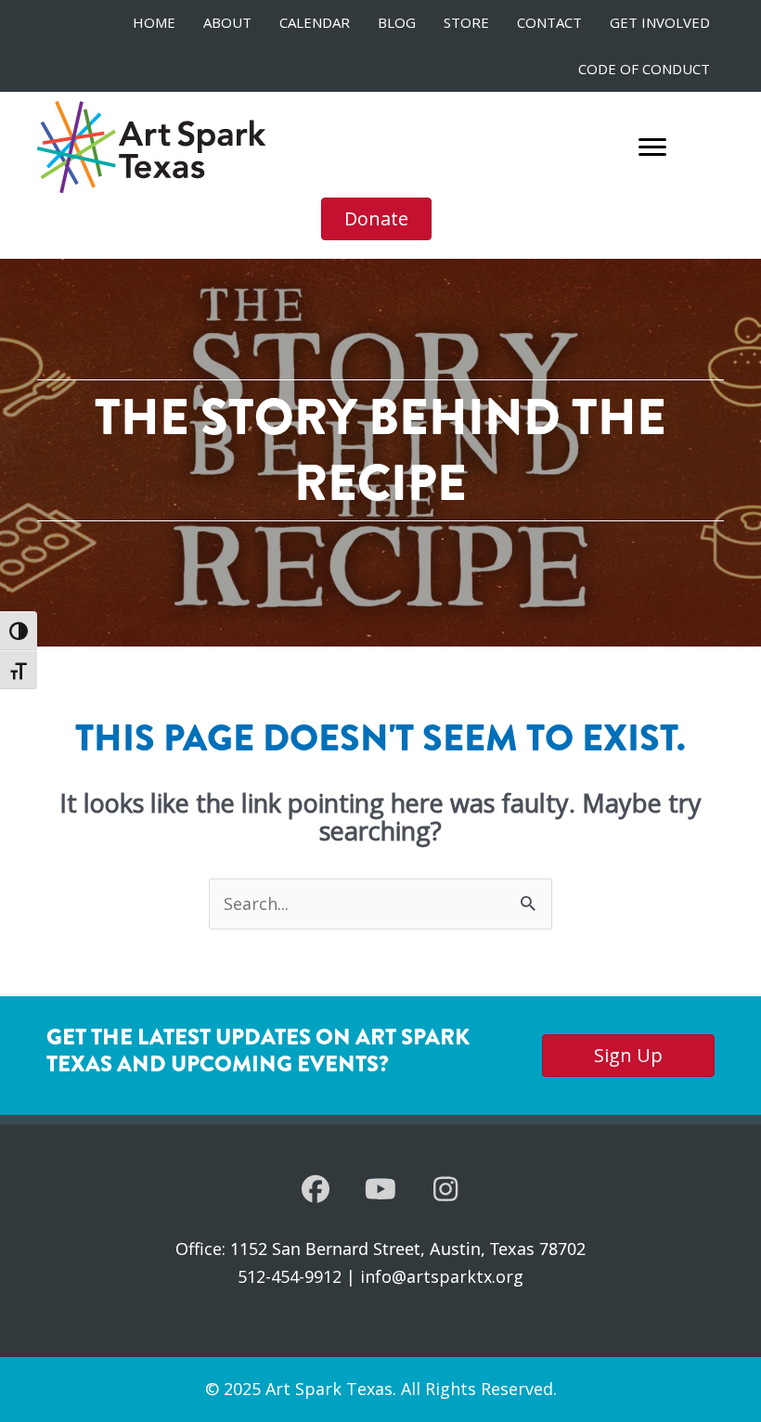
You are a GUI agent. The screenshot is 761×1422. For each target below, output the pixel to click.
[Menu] (652, 147)
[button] (315, 1189)
